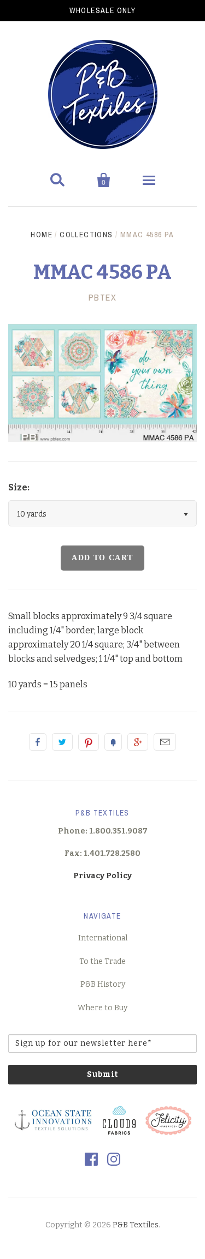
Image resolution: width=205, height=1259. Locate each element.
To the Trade (102, 961)
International (102, 938)
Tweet (62, 742)
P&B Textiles (136, 1225)
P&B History (102, 984)
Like (37, 742)
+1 (137, 742)
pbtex (103, 297)
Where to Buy (102, 1007)
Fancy (113, 742)
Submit (103, 1074)
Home (41, 234)
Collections (86, 234)
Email (165, 742)
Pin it (88, 742)
